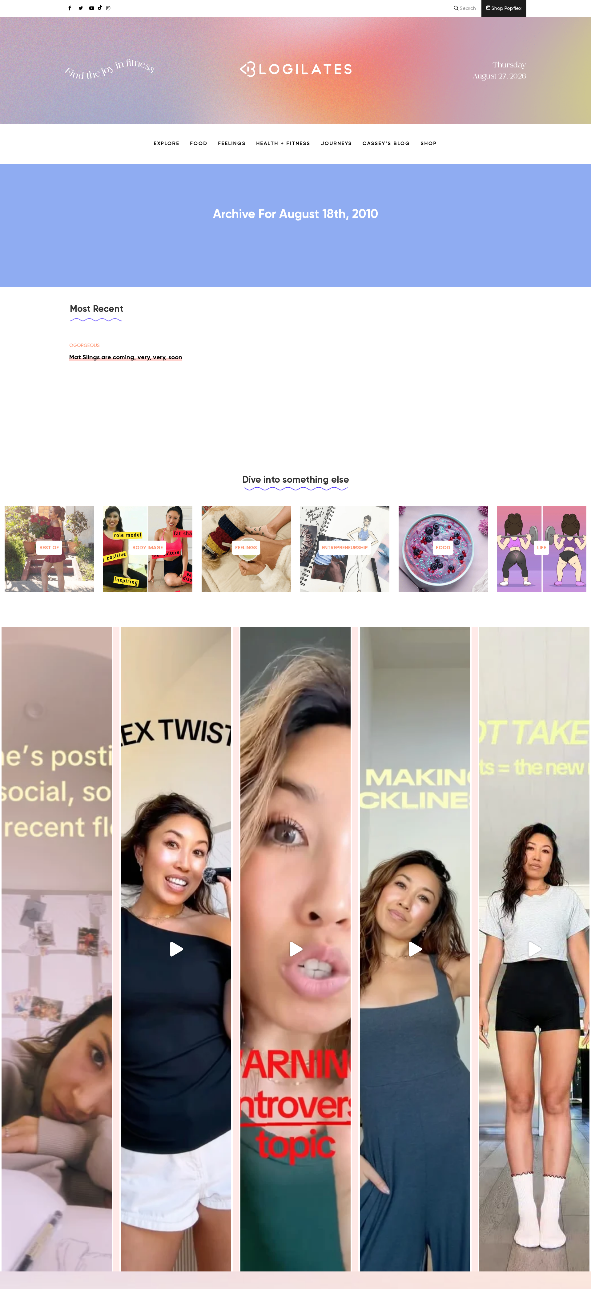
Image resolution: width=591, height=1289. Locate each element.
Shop (429, 143)
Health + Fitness (283, 143)
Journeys (336, 143)
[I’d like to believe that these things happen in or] (57, 949)
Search (467, 8)
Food (199, 143)
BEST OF (49, 547)
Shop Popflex (505, 8)
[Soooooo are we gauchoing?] (295, 949)
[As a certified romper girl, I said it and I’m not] (534, 949)
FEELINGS (246, 547)
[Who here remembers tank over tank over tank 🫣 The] (176, 949)
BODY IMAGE (147, 547)
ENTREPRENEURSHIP (345, 547)
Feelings (232, 143)
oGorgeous (84, 345)
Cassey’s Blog (386, 143)
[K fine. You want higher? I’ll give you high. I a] (415, 949)
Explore (167, 143)
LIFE (541, 547)
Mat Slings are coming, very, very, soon (125, 358)
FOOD (443, 547)
